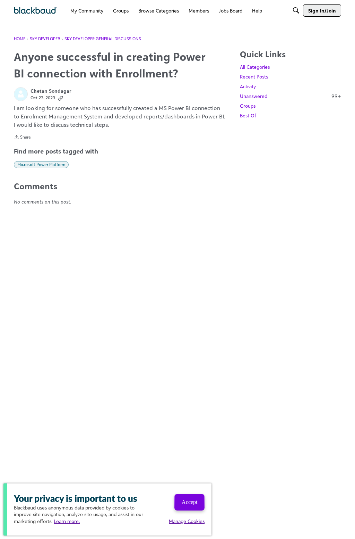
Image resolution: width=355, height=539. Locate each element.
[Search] (296, 10)
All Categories (255, 67)
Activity (248, 86)
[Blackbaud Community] (35, 10)
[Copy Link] (61, 98)
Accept (189, 502)
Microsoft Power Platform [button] (41, 164)
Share (22, 137)
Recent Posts (254, 77)
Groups (248, 106)
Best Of (248, 115)
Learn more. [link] (67, 521)
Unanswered (290, 96)
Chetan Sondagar (51, 91)
